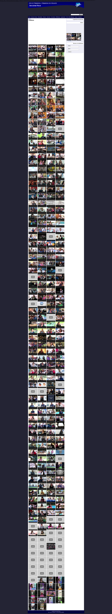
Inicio (30, 18)
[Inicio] (56, 5)
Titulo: (69, 45)
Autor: (69, 48)
